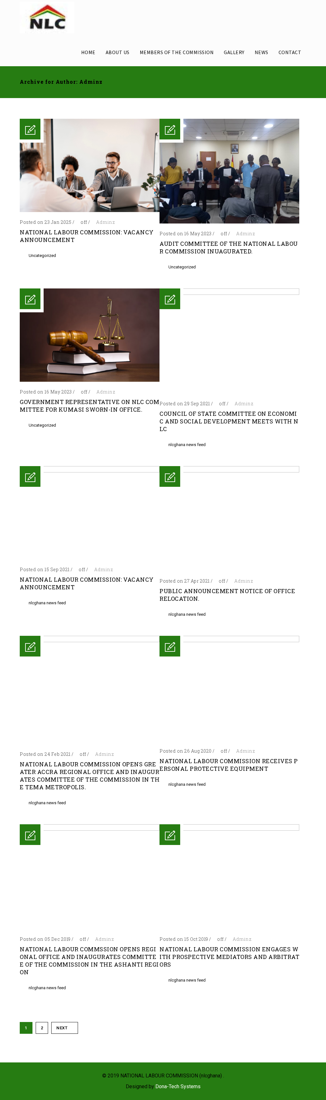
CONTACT (290, 52)
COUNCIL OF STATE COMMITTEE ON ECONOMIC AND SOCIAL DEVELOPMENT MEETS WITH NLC (229, 421)
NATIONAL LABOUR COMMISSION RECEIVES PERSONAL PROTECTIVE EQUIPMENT (228, 764)
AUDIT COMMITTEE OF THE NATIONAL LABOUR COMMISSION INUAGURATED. (228, 247)
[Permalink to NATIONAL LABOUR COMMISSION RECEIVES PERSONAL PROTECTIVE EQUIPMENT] (229, 640)
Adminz (105, 222)
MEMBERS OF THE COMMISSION (177, 52)
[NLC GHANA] (47, 17)
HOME (88, 52)
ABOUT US (118, 52)
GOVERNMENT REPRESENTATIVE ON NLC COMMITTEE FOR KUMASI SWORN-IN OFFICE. (89, 405)
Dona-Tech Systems (178, 1086)
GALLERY (234, 52)
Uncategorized (42, 255)
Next (61, 1027)
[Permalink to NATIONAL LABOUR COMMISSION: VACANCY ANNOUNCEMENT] (89, 210)
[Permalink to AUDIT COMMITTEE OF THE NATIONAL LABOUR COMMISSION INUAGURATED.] (229, 222)
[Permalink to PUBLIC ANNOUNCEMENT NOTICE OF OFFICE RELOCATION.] (229, 471)
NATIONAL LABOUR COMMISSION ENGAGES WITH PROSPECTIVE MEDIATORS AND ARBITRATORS (229, 956)
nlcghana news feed (187, 444)
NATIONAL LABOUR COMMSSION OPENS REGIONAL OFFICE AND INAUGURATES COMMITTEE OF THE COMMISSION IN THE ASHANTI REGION (89, 960)
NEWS (261, 52)
